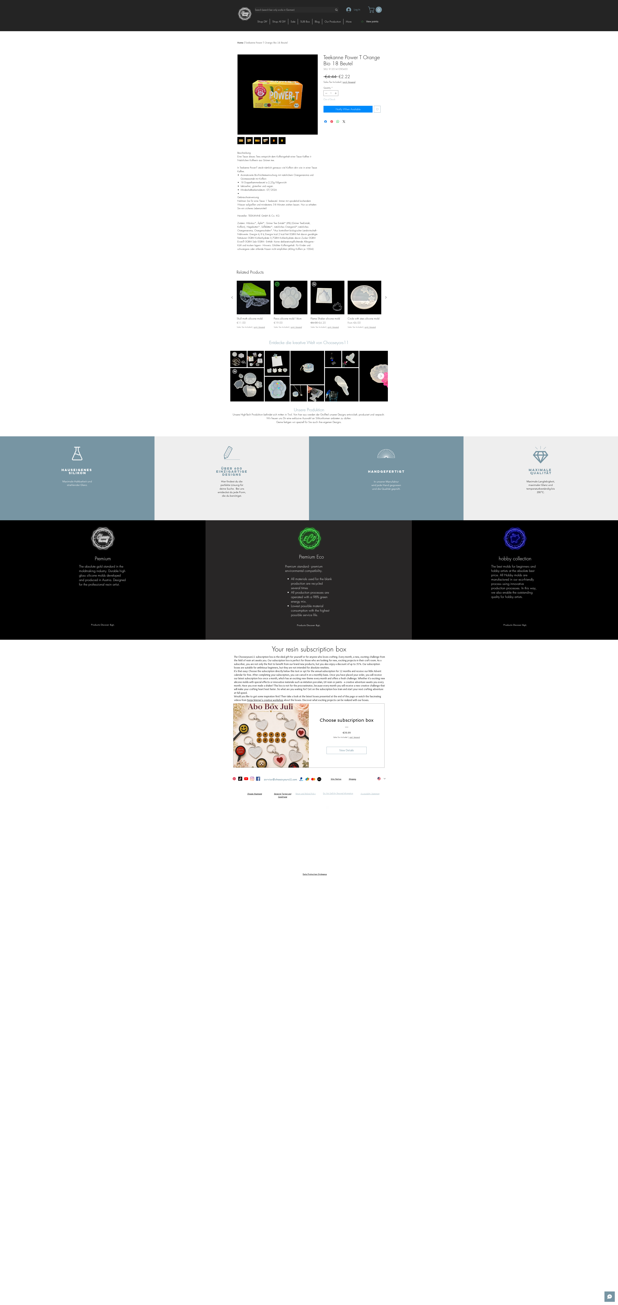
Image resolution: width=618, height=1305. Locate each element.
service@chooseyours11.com (280, 779)
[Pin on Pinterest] (332, 121)
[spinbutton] (331, 93)
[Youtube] (246, 779)
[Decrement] (326, 93)
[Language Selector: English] (381, 778)
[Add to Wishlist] (377, 109)
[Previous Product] (232, 297)
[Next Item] (381, 376)
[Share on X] (344, 121)
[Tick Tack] (240, 779)
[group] (309, 306)
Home (240, 42)
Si (331, 779)
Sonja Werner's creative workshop (265, 700)
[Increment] (336, 93)
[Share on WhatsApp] (338, 121)
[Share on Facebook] (326, 121)
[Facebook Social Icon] (258, 779)
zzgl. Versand (349, 82)
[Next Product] (386, 297)
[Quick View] (254, 297)
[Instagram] (252, 779)
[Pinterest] (234, 779)
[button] (375, 10)
